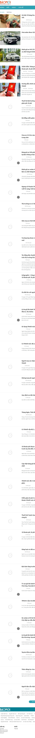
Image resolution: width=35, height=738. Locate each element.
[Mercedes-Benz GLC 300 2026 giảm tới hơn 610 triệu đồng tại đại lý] (10, 38)
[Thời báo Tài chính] (23, 519)
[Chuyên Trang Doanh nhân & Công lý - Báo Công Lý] (23, 485)
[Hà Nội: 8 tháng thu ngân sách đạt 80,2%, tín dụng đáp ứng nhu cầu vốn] (10, 21)
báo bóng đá (31, 719)
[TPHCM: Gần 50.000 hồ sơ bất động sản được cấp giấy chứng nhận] (10, 607)
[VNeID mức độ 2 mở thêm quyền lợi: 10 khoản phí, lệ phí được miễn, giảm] (10, 487)
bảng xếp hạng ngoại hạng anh (7, 715)
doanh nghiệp (4, 717)
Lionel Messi (24, 719)
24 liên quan (28, 519)
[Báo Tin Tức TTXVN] (23, 689)
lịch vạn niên (17, 719)
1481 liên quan (28, 206)
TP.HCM (32, 715)
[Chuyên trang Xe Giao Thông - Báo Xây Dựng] (23, 414)
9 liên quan (28, 329)
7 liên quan (28, 588)
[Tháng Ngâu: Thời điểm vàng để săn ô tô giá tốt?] (10, 418)
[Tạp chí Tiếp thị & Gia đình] (22, 140)
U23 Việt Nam (30, 713)
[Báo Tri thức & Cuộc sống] (24, 34)
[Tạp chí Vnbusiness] (23, 451)
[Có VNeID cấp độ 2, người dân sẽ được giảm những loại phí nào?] (10, 435)
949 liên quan (28, 314)
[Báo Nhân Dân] (23, 397)
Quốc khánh (26, 715)
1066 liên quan (29, 654)
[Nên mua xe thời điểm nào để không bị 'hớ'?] (10, 227)
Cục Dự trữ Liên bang (25, 717)
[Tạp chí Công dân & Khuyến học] (23, 380)
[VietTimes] (23, 120)
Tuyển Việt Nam (4, 713)
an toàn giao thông (27, 721)
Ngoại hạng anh (19, 715)
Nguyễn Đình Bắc (4, 721)
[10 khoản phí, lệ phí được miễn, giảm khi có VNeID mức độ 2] (10, 538)
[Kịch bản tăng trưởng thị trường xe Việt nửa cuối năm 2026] (10, 572)
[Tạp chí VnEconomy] (23, 259)
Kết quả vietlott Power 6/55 (15, 721)
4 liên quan (28, 191)
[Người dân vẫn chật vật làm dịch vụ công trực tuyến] (10, 692)
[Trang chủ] (5, 3)
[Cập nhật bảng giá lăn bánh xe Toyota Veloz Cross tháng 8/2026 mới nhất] (10, 469)
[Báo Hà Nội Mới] (23, 20)
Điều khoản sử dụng (4, 730)
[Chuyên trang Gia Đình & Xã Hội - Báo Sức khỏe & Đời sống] (23, 191)
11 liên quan (26, 346)
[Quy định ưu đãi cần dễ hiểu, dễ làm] (10, 401)
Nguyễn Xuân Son (12, 713)
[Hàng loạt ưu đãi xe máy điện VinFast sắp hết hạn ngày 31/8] (10, 555)
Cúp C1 (2, 719)
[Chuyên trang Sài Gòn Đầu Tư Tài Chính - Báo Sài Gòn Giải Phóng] (24, 603)
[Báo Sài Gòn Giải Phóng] (23, 671)
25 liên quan (30, 71)
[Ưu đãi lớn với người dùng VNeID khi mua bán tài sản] (10, 298)
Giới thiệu (2, 728)
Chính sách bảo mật (3, 731)
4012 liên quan (28, 294)
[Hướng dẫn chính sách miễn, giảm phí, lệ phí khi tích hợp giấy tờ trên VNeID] (10, 89)
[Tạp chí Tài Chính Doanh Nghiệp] (23, 105)
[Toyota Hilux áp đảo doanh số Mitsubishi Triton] (10, 658)
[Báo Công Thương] (24, 280)
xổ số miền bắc (11, 717)
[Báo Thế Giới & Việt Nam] (23, 468)
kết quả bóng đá (21, 713)
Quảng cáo (2, 732)
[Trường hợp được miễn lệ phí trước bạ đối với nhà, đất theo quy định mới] (10, 244)
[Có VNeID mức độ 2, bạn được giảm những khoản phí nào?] (10, 349)
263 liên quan (27, 551)
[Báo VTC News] (24, 431)
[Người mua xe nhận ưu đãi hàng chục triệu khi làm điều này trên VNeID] (10, 367)
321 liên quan (29, 54)
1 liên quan (27, 120)
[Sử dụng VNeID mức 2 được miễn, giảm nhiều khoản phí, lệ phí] (10, 332)
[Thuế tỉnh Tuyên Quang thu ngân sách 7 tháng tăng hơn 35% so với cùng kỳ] (10, 521)
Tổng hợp (16, 728)
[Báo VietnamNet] (23, 223)
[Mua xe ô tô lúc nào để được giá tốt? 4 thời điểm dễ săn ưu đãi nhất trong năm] (10, 141)
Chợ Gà (18, 717)
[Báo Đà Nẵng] (24, 54)
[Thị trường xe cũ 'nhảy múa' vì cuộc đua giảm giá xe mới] (10, 209)
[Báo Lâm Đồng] (23, 157)
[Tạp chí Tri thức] (23, 206)
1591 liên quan (28, 242)
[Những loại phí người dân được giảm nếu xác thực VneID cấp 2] (10, 384)
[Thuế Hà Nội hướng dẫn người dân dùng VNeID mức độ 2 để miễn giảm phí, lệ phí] (10, 107)
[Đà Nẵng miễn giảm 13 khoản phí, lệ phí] (10, 124)
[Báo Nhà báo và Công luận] (24, 622)
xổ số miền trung (9, 719)
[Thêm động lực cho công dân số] (10, 675)
